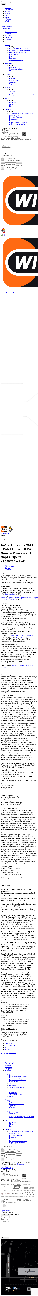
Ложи (11, 56)
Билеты (7, 45)
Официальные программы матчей (21, 95)
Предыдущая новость (8, 1053)
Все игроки (13, 119)
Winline (7, 21)
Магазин (8, 19)
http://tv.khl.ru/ (10, 594)
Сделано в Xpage (7, 1168)
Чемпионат (9, 10)
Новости (8, 8)
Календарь (13, 67)
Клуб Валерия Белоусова (18, 123)
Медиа (7, 13)
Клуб (7, 15)
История (8, 17)
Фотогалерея (13, 93)
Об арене (8, 37)
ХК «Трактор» (10, 566)
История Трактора (15, 117)
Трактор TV (13, 91)
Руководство (13, 102)
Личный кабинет (11, 32)
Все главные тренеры (17, 121)
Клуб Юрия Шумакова (17, 124)
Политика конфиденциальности (12, 1165)
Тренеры (12, 82)
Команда (8, 11)
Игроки (12, 78)
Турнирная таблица (16, 69)
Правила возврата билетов (18, 48)
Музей (11, 104)
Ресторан (12, 58)
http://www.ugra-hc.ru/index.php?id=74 (20, 635)
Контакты (8, 35)
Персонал (12, 84)
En (6, 23)
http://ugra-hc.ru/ (21, 637)
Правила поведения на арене (19, 50)
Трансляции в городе (16, 60)
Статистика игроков (16, 80)
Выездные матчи (15, 54)
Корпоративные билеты (17, 52)
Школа (11, 106)
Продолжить (5, 1211)
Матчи (11, 71)
